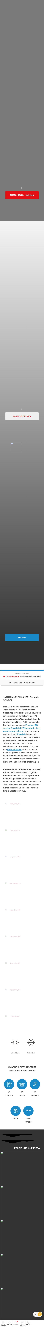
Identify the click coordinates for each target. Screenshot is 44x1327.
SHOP (15, 1118)
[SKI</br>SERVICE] (35, 1084)
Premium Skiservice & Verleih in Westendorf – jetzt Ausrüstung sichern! (21, 728)
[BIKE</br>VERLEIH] (28, 1111)
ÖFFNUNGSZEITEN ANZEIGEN (22, 683)
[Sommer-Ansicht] (40, 1314)
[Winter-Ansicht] (36, 1314)
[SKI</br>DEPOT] (22, 1084)
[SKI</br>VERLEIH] (9, 1084)
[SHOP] (15, 1111)
